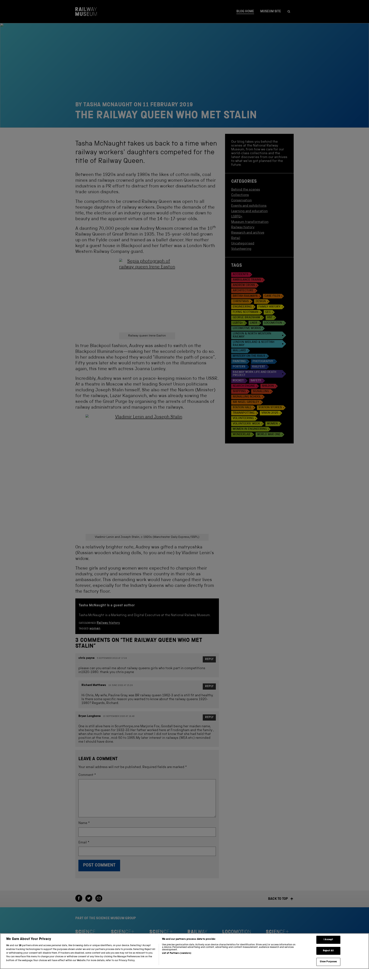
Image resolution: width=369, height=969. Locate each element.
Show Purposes (328, 962)
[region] (184, 951)
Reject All (328, 951)
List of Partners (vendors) (176, 953)
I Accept (328, 939)
